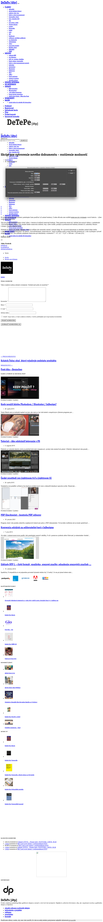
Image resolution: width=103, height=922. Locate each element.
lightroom (12, 71)
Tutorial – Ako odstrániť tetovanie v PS (20, 441)
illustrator (12, 69)
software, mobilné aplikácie (17, 38)
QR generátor (13, 90)
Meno (3, 305)
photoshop (12, 67)
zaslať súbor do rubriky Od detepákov (20, 102)
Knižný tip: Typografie (11, 760)
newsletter (9, 914)
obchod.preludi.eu (6, 249)
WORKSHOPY (9, 98)
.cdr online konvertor (15, 92)
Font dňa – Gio (9, 629)
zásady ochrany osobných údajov (17, 908)
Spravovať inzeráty (12, 117)
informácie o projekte (13, 910)
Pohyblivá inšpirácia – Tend (12, 727)
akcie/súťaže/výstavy (15, 11)
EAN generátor (13, 88)
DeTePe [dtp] (9, 2)
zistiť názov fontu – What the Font (19, 96)
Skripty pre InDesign (11, 259)
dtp (10, 20)
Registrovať (9, 108)
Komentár (4, 301)
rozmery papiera (14, 78)
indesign (11, 65)
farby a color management (17, 15)
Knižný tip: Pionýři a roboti (12, 717)
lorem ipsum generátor (16, 94)
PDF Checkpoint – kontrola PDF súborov (21, 515)
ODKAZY (8, 86)
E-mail (3, 309)
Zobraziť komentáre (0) (11, 324)
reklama (8, 912)
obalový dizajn (13, 24)
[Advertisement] (51, 341)
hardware (12, 36)
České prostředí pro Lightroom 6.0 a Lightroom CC (26, 478)
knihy (10, 30)
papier (11, 26)
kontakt (8, 917)
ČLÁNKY (8, 7)
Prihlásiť (8, 106)
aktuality (11, 9)
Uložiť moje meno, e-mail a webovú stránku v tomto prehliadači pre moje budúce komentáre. (32, 317)
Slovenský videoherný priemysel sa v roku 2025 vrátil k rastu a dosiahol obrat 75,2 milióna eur (31, 600)
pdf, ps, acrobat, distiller (16, 59)
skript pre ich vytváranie (78, 217)
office (10, 74)
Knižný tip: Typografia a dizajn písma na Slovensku (19, 775)
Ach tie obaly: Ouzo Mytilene (12, 687)
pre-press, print (13, 22)
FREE (10, 51)
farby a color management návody (19, 63)
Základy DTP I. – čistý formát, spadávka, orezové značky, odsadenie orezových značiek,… (46, 564)
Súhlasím (72, 920)
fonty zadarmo (13, 76)
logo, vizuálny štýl (14, 19)
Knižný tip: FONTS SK (11, 644)
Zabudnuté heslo (11, 110)
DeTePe (8, 160)
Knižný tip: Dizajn (10, 615)
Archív (7, 257)
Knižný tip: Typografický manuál (14, 804)
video (10, 43)
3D (10, 34)
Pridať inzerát (10, 114)
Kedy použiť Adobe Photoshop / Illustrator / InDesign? (29, 404)
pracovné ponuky (14, 45)
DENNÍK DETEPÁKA (12, 82)
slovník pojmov (13, 80)
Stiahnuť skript (5, 237)
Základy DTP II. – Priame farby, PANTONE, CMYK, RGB (37, 842)
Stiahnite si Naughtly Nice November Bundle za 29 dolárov (21, 702)
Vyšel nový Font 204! (10, 658)
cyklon (7, 844)
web (10, 32)
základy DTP (12, 55)
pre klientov (12, 57)
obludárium (12, 42)
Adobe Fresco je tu (10, 673)
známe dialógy (20, 229)
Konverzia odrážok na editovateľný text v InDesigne (27, 527)
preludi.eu (4, 245)
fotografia (12, 28)
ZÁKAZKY (11, 49)
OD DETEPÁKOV (10, 84)
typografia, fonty (14, 17)
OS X (10, 72)
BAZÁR (7, 100)
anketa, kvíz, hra (14, 13)
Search (24, 140)
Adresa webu (5, 313)
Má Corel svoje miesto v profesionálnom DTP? (32, 844)
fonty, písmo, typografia (16, 61)
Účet (6, 112)
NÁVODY (8, 53)
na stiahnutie (13, 40)
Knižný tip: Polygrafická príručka (14, 789)
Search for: (4, 138)
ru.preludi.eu (5, 247)
